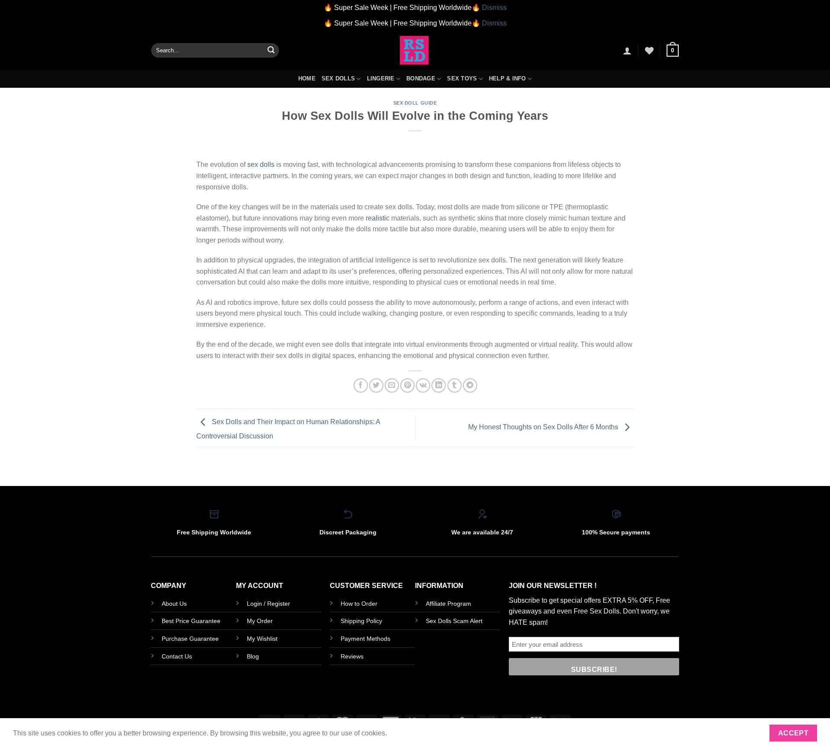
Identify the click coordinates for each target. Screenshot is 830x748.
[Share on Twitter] (376, 385)
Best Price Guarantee (191, 620)
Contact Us (177, 656)
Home (307, 78)
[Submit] (271, 50)
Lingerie (381, 78)
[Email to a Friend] (392, 385)
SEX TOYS (462, 78)
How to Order (359, 603)
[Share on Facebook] (361, 385)
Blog (253, 656)
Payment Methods (365, 638)
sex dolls (261, 164)
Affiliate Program (448, 603)
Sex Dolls (338, 78)
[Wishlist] (649, 50)
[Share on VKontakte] (423, 385)
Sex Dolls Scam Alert (454, 620)
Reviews (352, 656)
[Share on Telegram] (470, 385)
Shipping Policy (361, 620)
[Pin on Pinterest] (407, 385)
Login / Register (268, 603)
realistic (377, 218)
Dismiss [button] (494, 7)
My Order (260, 620)
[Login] (627, 50)
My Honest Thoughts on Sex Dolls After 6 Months (544, 427)
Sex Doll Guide (415, 102)
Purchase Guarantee (190, 638)
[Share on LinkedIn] (438, 385)
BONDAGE (420, 78)
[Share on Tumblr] (454, 385)
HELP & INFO (507, 78)
